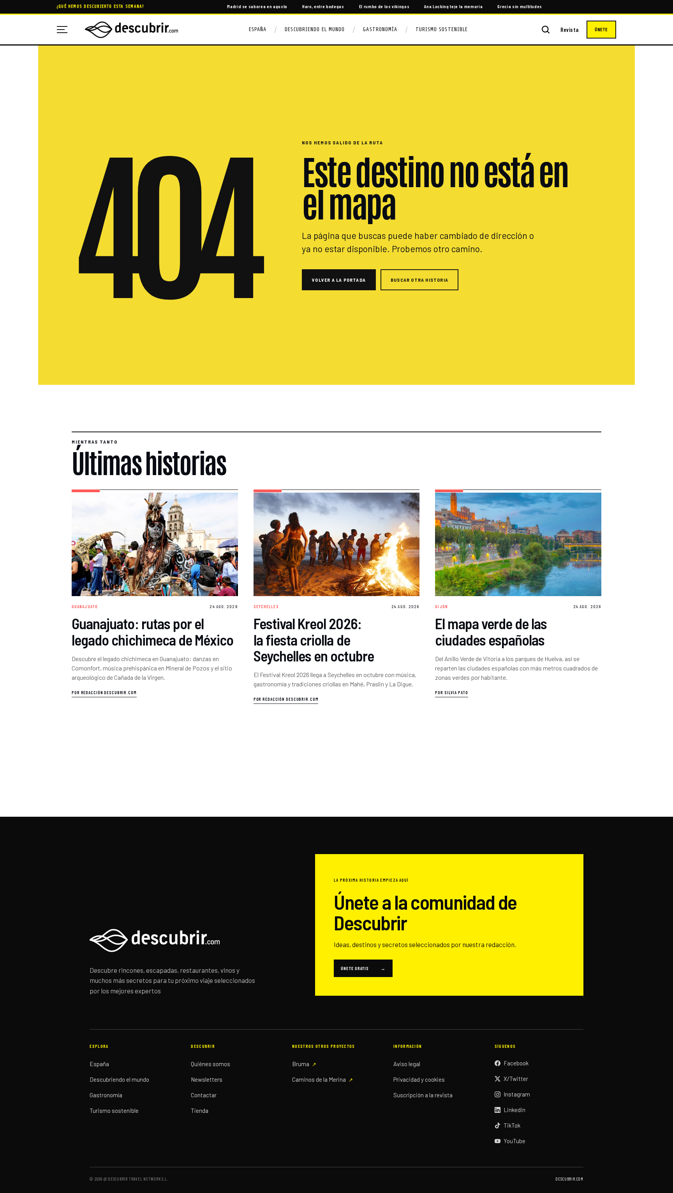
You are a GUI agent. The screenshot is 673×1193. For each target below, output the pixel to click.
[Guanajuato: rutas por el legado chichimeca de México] (155, 597)
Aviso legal (406, 1063)
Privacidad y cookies (419, 1079)
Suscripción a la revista (423, 1094)
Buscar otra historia (419, 279)
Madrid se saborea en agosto (257, 6)
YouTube (514, 1140)
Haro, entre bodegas (323, 6)
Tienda (199, 1110)
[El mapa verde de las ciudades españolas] (518, 597)
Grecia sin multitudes (519, 6)
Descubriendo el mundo (119, 1079)
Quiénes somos (210, 1063)
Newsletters (206, 1079)
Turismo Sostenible (442, 29)
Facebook (516, 1063)
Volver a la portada (339, 279)
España (257, 29)
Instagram (517, 1094)
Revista (569, 30)
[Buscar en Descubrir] (546, 29)
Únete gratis (363, 968)
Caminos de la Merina (319, 1079)
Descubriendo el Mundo (315, 29)
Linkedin (514, 1109)
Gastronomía (380, 29)
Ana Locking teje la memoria (453, 6)
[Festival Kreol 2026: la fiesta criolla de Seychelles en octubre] (337, 597)
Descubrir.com (569, 1178)
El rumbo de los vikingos (384, 6)
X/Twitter (516, 1078)
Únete (601, 29)
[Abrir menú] (65, 29)
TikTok (512, 1125)
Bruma (300, 1063)
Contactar (204, 1094)
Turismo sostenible (114, 1110)
